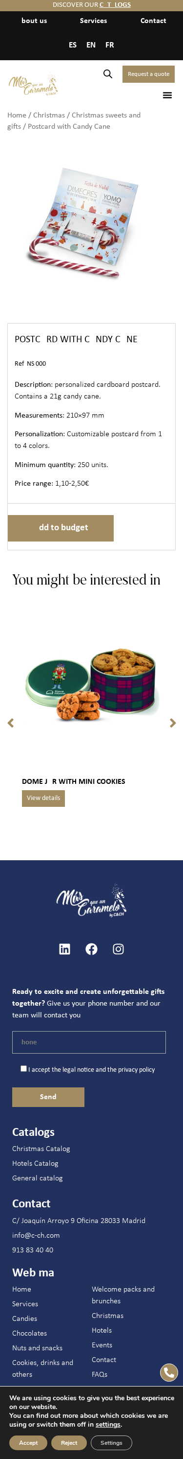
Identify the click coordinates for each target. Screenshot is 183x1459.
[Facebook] (92, 949)
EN (91, 45)
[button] (167, 95)
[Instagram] (118, 949)
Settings (111, 1443)
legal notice (78, 1070)
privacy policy (136, 1070)
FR (109, 45)
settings (108, 1424)
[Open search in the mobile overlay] (108, 74)
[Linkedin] (65, 949)
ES (73, 45)
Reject (69, 1443)
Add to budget (60, 528)
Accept (28, 1443)
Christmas (49, 115)
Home (16, 115)
